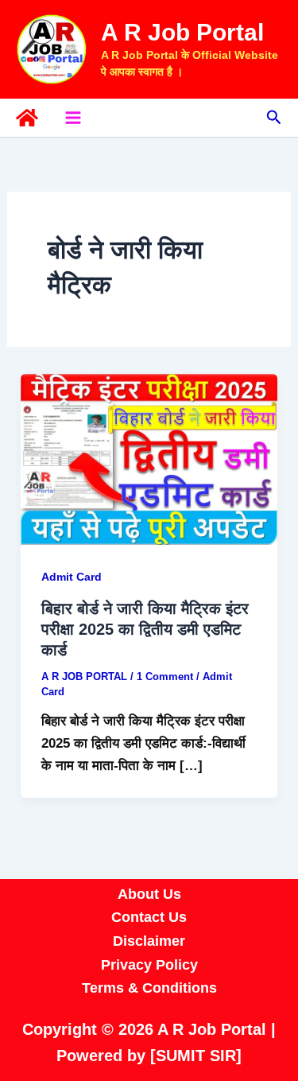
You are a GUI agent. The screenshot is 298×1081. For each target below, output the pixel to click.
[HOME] (27, 118)
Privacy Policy (149, 965)
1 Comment (165, 676)
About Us (149, 894)
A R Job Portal (182, 32)
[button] (274, 118)
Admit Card (71, 576)
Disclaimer (149, 941)
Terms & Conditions (149, 988)
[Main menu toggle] (73, 118)
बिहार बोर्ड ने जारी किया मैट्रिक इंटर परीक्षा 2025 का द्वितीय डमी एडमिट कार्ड (145, 629)
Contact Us (149, 917)
